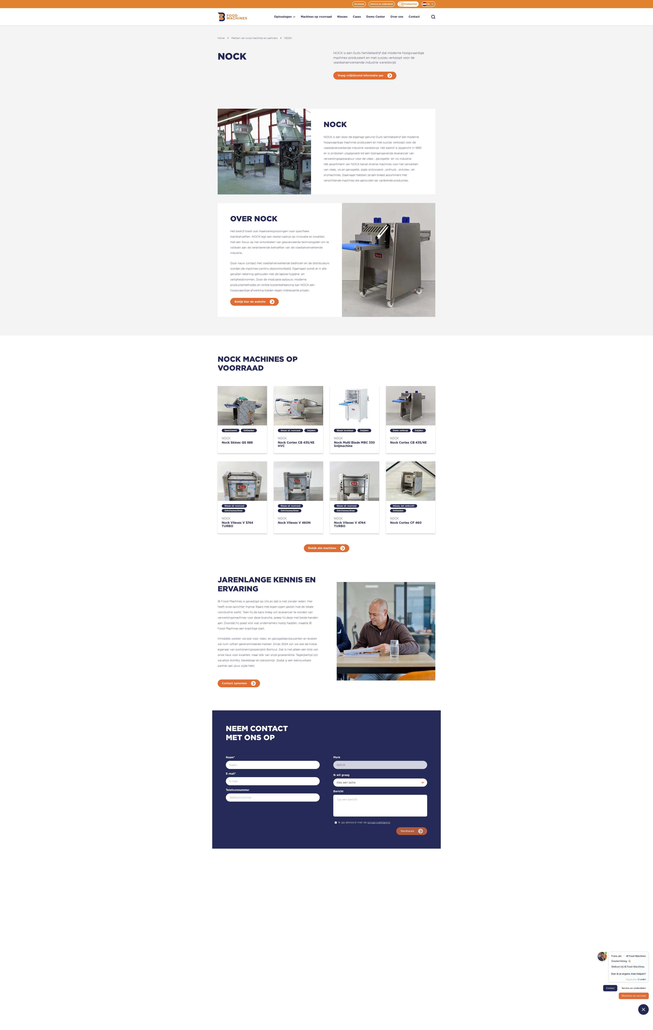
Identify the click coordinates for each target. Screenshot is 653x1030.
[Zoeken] (433, 17)
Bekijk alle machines (322, 548)
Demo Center (375, 16)
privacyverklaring (378, 822)
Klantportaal (410, 4)
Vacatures (359, 4)
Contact (414, 16)
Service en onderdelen (381, 4)
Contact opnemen (234, 683)
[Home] (232, 17)
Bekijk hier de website (250, 301)
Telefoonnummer (237, 790)
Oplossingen (283, 16)
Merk (336, 757)
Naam (230, 757)
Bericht (338, 791)
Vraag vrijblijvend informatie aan (360, 75)
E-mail (231, 773)
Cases (357, 16)
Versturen (407, 831)
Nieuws (342, 16)
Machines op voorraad (316, 16)
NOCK (288, 38)
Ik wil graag (341, 775)
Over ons (396, 16)
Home (221, 38)
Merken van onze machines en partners (254, 38)
